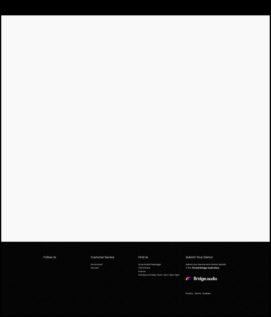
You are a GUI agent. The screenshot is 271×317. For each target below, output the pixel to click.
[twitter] (52, 274)
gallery (46, 217)
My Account (97, 264)
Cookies (206, 293)
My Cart (95, 268)
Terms (197, 293)
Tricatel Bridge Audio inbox (205, 268)
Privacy (189, 293)
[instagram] (59, 274)
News (264, 37)
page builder (56, 217)
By (28, 217)
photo (66, 217)
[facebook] (45, 274)
